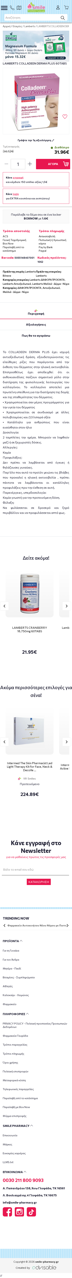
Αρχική (7, 26)
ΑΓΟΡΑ (53, 164)
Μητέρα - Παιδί (12, 968)
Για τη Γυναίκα (11, 950)
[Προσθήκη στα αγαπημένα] (65, 117)
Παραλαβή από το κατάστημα (20, 1098)
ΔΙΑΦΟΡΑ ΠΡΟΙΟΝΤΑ (29, 287)
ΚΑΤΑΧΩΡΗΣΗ (38, 882)
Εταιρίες (17, 26)
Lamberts (29, 26)
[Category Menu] (4, 8)
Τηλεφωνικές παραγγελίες (18, 1089)
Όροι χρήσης (10, 1062)
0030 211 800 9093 (23, 1180)
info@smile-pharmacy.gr (20, 1202)
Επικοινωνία (10, 1135)
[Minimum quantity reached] (6, 164)
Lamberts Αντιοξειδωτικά (17, 283)
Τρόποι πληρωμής (13, 1053)
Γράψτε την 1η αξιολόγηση (35, 140)
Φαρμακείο (9, 1004)
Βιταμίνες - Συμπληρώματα (19, 977)
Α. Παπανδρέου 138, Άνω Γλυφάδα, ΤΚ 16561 (34, 1188)
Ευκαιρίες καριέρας (14, 1153)
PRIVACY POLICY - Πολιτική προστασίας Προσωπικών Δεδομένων (35, 1025)
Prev (4, 606)
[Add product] (29, 164)
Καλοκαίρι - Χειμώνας (16, 995)
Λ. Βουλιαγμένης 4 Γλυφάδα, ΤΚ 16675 (30, 1195)
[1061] (36, 101)
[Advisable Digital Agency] (36, 1267)
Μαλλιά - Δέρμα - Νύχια (16, 291)
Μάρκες (7, 1144)
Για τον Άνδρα (11, 959)
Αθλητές (8, 986)
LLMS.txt (8, 1162)
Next (66, 606)
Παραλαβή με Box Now (16, 1107)
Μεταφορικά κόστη (14, 1080)
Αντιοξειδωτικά (51, 287)
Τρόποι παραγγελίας (15, 1044)
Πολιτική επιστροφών (15, 1071)
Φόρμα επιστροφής (14, 1115)
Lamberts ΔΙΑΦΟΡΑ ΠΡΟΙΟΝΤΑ (47, 279)
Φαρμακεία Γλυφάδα (15, 1035)
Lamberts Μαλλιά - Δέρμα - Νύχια (50, 283)
